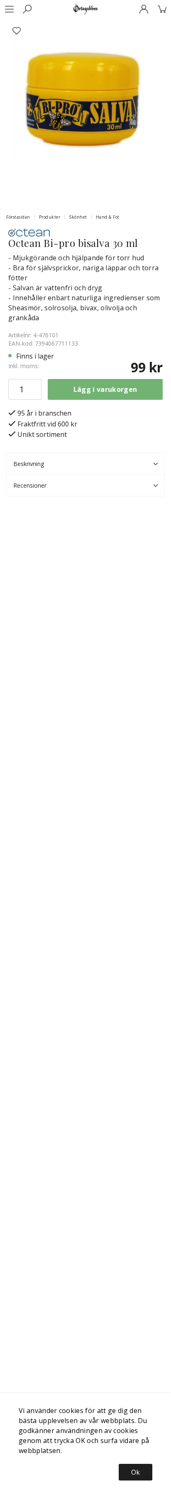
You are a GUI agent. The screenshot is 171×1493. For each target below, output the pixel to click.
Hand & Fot (108, 217)
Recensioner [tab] (29, 485)
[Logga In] (143, 9)
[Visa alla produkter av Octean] (29, 232)
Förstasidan (18, 217)
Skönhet (78, 217)
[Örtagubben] (85, 9)
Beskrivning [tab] (28, 464)
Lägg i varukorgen (105, 389)
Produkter (50, 217)
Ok (135, 1472)
